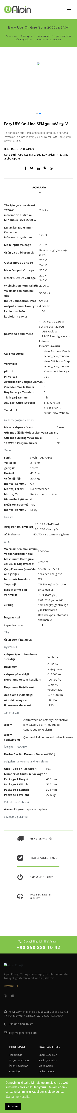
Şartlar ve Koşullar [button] (18, 1096)
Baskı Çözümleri (48, 1060)
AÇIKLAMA (39, 187)
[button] (21, 214)
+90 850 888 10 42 (38, 947)
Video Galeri (46, 1065)
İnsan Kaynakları (18, 1065)
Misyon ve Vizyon (19, 1060)
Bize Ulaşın (15, 1071)
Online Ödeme (47, 1071)
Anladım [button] (13, 1106)
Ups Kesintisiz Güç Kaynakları (36, 154)
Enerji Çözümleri (48, 1054)
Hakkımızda (15, 1054)
